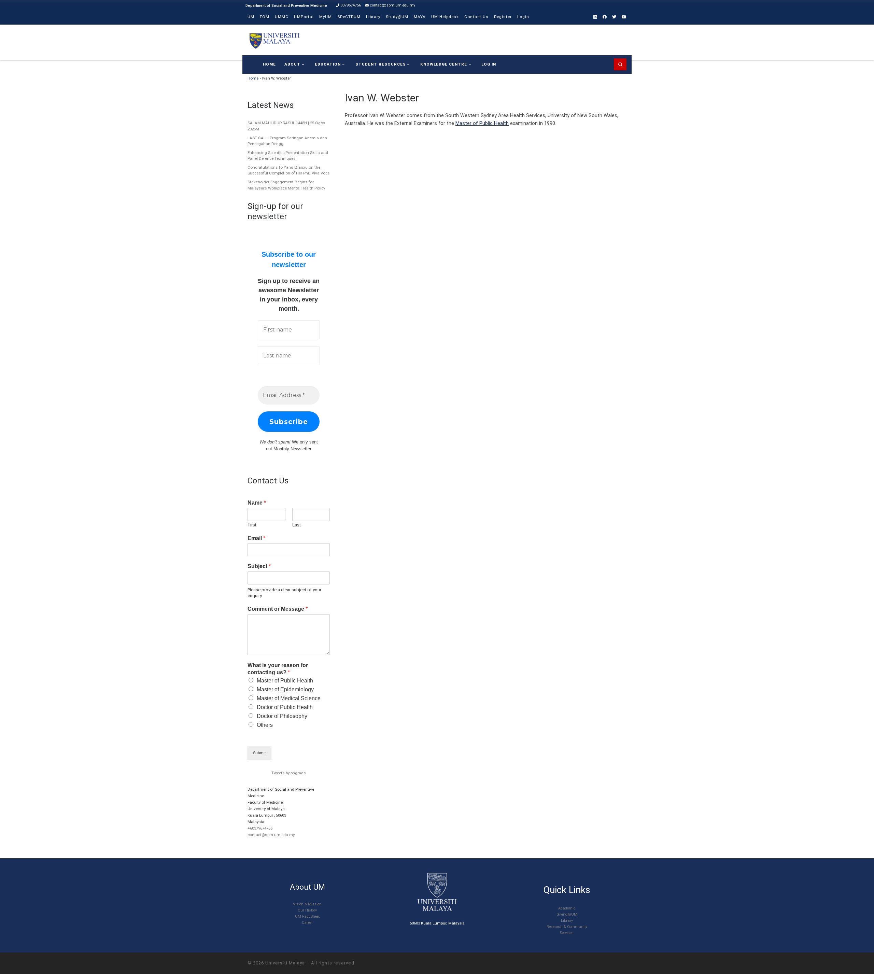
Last (296, 524)
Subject (259, 566)
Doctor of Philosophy (282, 716)
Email (256, 538)
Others (265, 725)
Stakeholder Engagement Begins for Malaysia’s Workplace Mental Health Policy (286, 185)
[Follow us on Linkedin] (595, 17)
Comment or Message (278, 609)
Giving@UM (566, 914)
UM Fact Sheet (307, 916)
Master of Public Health (482, 123)
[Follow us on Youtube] (624, 17)
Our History (307, 910)
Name (257, 503)
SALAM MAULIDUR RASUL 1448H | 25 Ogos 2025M (286, 126)
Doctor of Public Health (285, 707)
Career (307, 922)
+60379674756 (260, 828)
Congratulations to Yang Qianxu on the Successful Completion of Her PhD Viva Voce (288, 170)
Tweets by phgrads (288, 773)
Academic (567, 908)
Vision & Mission (307, 904)
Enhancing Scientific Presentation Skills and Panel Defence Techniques (288, 155)
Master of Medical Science (289, 698)
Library (567, 920)
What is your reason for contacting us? (278, 668)
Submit (259, 752)
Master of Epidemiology (285, 689)
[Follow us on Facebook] (605, 17)
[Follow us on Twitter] (614, 17)
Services (567, 933)
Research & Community (567, 926)
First (252, 524)
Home (253, 78)
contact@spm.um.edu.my (271, 834)
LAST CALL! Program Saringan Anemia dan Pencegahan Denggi (287, 141)
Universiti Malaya (285, 962)
